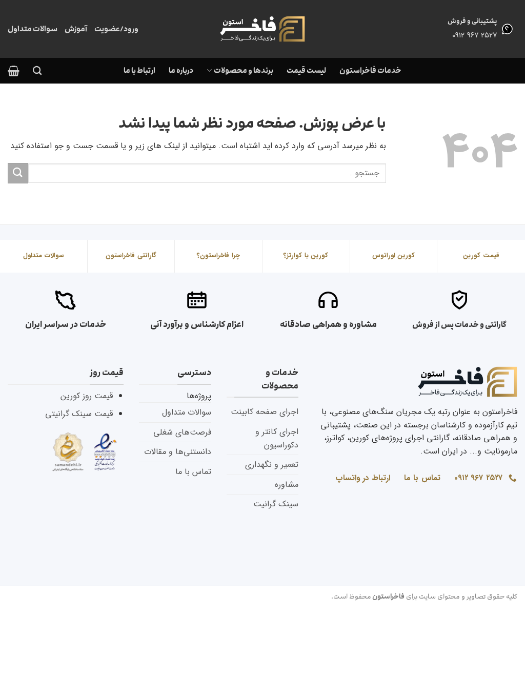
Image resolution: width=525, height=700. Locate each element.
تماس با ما (193, 471)
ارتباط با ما (139, 70)
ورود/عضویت (116, 29)
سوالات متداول (32, 29)
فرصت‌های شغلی (182, 432)
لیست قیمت (306, 70)
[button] (13, 70)
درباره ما (181, 70)
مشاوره (286, 484)
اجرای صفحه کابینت (264, 411)
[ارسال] (18, 173)
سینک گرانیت (275, 504)
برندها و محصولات (243, 70)
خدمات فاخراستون (370, 70)
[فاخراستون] (262, 29)
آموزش (76, 29)
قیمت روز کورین (86, 395)
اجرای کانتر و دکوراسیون (276, 438)
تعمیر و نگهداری (271, 464)
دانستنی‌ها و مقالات (177, 451)
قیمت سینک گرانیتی (79, 413)
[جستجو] (37, 70)
